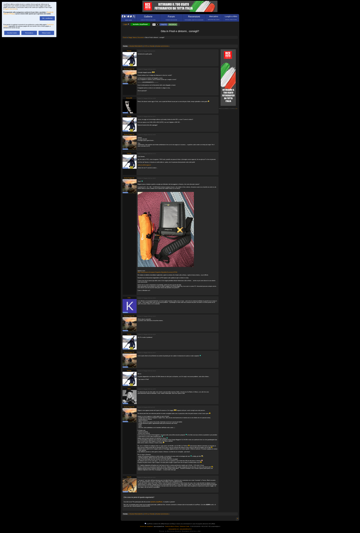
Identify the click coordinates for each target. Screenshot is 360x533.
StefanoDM (129, 98)
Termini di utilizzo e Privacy (172, 526)
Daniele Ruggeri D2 (129, 69)
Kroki (129, 297)
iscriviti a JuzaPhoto (156, 502)
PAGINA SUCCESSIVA (162, 46)
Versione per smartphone (146, 526)
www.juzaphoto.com (174, 529)
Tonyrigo (129, 50)
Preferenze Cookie (184, 526)
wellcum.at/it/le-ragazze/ (144, 165)
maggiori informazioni (10, 9)
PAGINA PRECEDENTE (135, 46)
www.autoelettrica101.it (186, 529)
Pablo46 (129, 477)
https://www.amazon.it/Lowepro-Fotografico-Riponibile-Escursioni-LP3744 (157, 272)
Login (126, 24)
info (236, 108)
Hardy (129, 388)
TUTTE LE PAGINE (149, 46)
